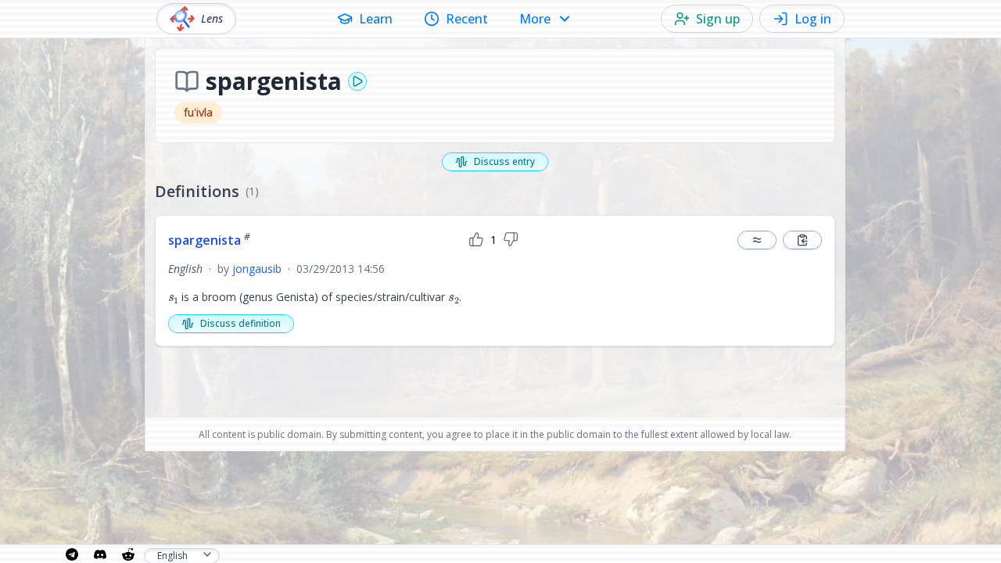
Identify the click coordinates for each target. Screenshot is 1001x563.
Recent (467, 18)
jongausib (257, 268)
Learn (376, 18)
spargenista (209, 240)
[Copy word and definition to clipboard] (802, 240)
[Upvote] (476, 240)
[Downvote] (511, 240)
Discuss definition (240, 323)
